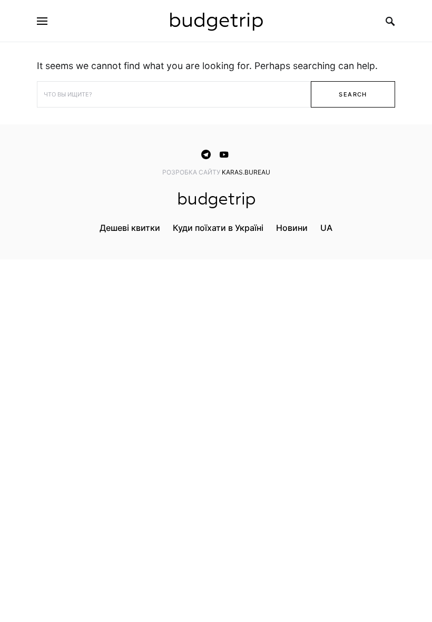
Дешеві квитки (130, 227)
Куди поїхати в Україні (218, 227)
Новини (292, 227)
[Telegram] (206, 154)
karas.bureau (246, 172)
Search (353, 94)
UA (326, 227)
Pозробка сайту (192, 172)
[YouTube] (224, 154)
